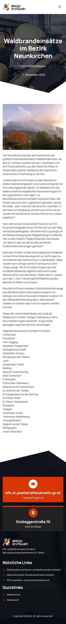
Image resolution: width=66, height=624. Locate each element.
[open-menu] (59, 7)
